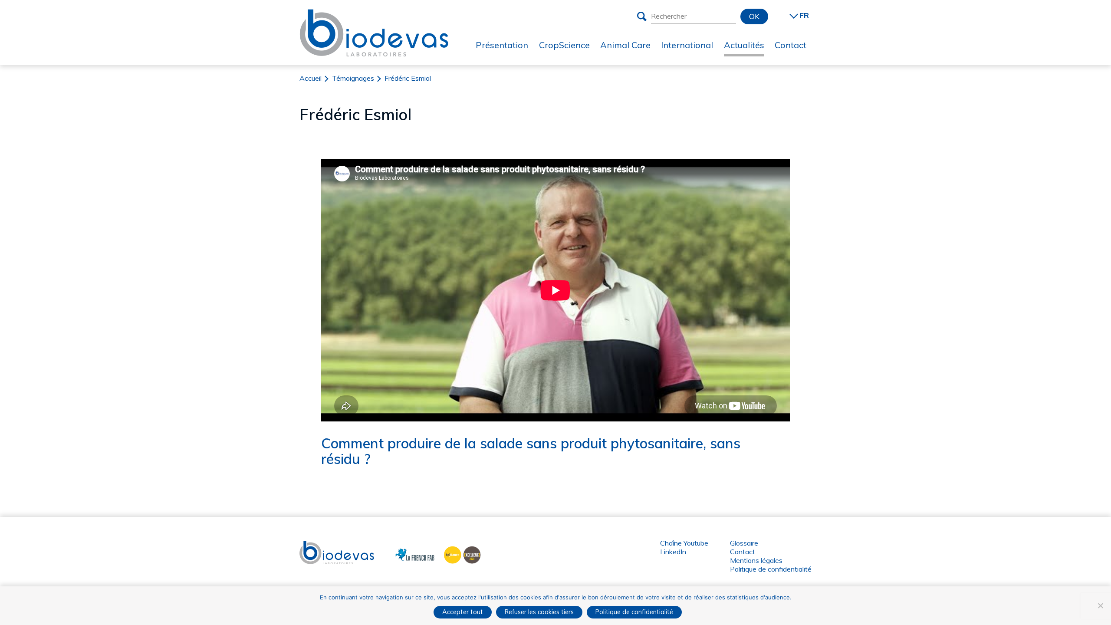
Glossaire (744, 543)
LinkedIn (673, 551)
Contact (742, 551)
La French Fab (408, 553)
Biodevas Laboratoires (373, 16)
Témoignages (353, 78)
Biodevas (314, 545)
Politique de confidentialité (771, 569)
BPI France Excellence (460, 553)
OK (754, 16)
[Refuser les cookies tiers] (1100, 605)
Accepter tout (462, 612)
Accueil (310, 78)
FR (804, 15)
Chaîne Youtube (684, 543)
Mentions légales (756, 560)
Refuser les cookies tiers (539, 612)
